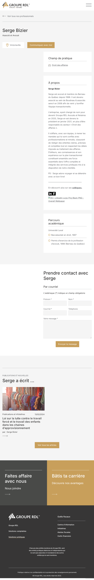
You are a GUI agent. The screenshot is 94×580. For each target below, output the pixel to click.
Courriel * (47, 309)
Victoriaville (15, 45)
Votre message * (50, 318)
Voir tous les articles (47, 445)
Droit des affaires (60, 65)
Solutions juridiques (17, 537)
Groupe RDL (13, 525)
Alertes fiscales (64, 532)
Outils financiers (64, 536)
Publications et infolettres (13, 414)
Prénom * (47, 299)
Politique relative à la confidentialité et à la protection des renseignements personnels (47, 572)
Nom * (71, 299)
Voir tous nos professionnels (20, 16)
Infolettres (62, 528)
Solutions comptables (17, 531)
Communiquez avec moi (41, 45)
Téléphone (73, 309)
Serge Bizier (12, 432)
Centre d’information (66, 524)
